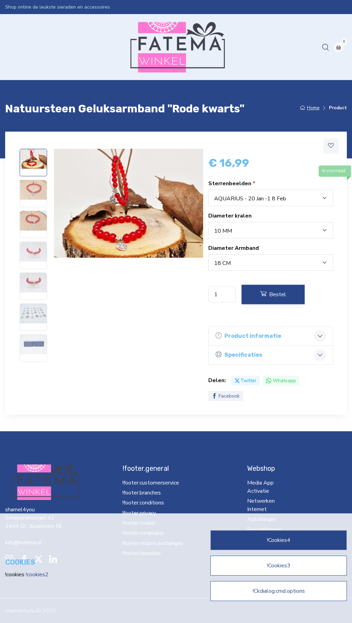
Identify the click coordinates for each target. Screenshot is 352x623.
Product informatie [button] (252, 336)
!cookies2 (37, 574)
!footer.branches (141, 493)
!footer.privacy (139, 513)
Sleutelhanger (218, 47)
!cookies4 (278, 540)
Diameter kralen (230, 216)
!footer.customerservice (143, 483)
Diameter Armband (233, 248)
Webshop (40, 47)
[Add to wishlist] (331, 146)
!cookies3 (278, 565)
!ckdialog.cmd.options (279, 591)
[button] (325, 47)
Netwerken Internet (137, 47)
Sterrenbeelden (230, 183)
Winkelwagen (282, 47)
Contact (250, 47)
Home (15, 47)
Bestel (277, 294)
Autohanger (181, 47)
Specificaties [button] (243, 355)
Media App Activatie (82, 47)
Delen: (217, 380)
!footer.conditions (143, 503)
